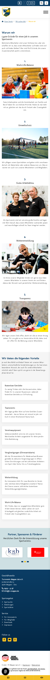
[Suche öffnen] (41, 3)
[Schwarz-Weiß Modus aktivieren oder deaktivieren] (19, 3)
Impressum (8, 625)
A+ (33, 3)
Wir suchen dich (21, 21)
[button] (22, 561)
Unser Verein (8, 21)
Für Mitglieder (9, 620)
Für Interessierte (10, 617)
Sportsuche (8, 602)
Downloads (8, 622)
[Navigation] (45, 12)
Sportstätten (8, 607)
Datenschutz (36, 665)
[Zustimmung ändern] (5, 671)
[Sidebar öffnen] (46, 3)
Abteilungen (8, 605)
